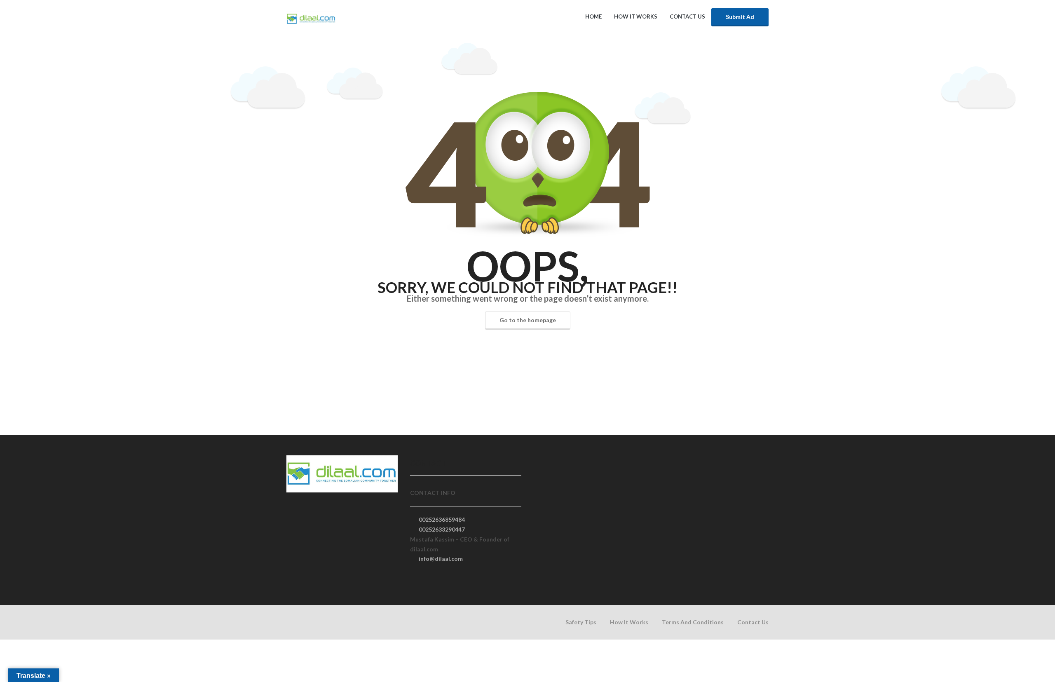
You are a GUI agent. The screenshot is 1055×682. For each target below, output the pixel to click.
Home (593, 16)
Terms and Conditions (693, 622)
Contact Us (687, 16)
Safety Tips (580, 622)
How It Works (635, 16)
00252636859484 (442, 519)
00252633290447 (442, 529)
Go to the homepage (527, 319)
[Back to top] (1028, 630)
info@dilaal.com (441, 558)
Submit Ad (740, 16)
